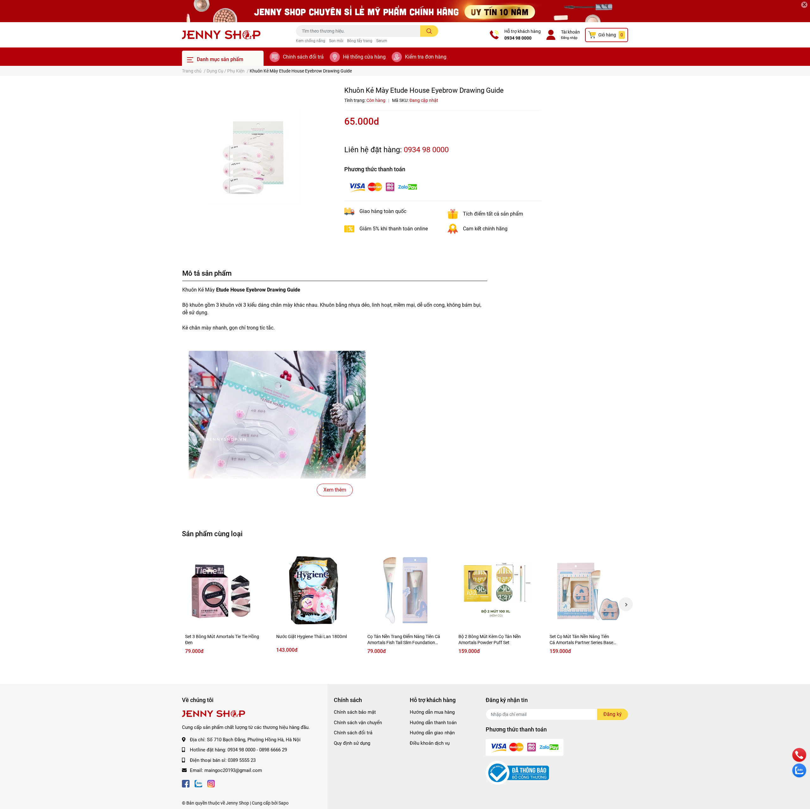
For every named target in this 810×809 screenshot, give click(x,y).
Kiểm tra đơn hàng (425, 57)
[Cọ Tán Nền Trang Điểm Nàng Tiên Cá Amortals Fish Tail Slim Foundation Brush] (405, 589)
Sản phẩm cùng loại (212, 534)
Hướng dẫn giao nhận (432, 733)
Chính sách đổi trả (303, 57)
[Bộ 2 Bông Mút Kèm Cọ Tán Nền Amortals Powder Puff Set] (496, 589)
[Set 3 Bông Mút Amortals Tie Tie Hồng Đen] (223, 589)
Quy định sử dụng (352, 743)
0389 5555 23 (242, 760)
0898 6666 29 (273, 750)
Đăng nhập (569, 38)
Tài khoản (570, 31)
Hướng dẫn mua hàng (432, 712)
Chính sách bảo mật (355, 712)
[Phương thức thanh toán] (383, 187)
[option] (253, 157)
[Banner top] (405, 11)
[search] (429, 31)
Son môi (336, 41)
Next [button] (626, 604)
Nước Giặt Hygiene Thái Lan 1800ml (311, 636)
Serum (381, 41)
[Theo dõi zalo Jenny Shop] (198, 783)
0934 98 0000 (518, 38)
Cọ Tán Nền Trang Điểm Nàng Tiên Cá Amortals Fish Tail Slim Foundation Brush (403, 642)
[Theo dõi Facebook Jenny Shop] (186, 783)
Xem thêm (334, 490)
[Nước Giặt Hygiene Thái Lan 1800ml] (314, 589)
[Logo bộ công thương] (517, 772)
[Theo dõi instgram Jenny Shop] (211, 783)
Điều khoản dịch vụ (430, 743)
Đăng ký (612, 714)
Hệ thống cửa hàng (364, 57)
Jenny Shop (237, 803)
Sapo (283, 803)
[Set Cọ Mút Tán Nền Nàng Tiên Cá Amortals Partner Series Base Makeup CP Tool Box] (587, 589)
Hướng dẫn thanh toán (433, 722)
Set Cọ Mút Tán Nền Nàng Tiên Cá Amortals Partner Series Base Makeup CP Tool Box (581, 642)
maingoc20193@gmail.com (233, 770)
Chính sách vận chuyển (358, 722)
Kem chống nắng (310, 41)
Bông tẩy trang (359, 41)
